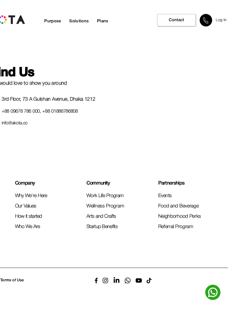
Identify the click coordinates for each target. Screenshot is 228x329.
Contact (176, 20)
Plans (102, 21)
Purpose (52, 21)
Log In (221, 20)
